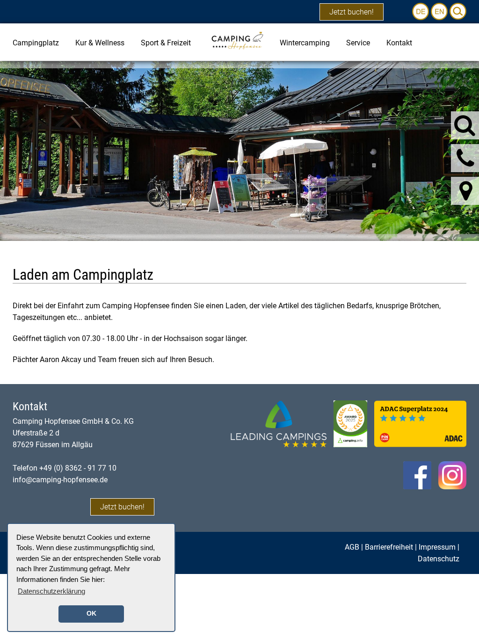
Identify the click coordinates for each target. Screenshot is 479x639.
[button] (458, 11)
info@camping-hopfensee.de (60, 479)
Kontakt (399, 42)
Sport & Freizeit (166, 42)
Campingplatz (36, 42)
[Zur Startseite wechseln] (237, 40)
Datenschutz (438, 558)
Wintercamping (305, 42)
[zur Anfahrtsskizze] (465, 191)
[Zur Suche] (464, 125)
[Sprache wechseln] (421, 11)
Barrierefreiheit (389, 547)
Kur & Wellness (99, 42)
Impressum (437, 547)
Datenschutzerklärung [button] (51, 591)
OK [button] (91, 613)
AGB (352, 547)
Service (358, 42)
